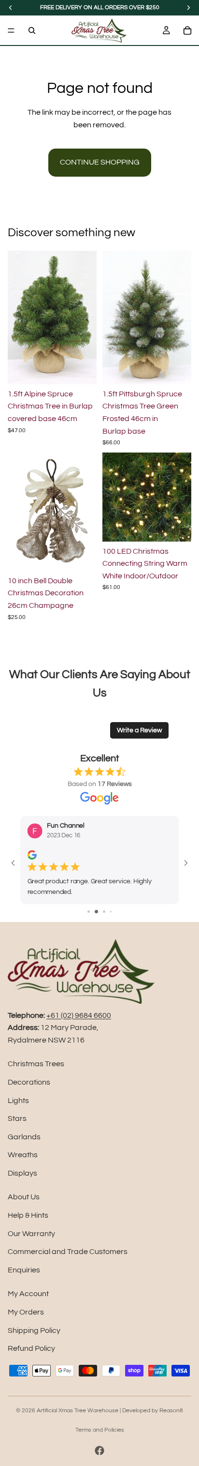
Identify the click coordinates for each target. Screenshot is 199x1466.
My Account (28, 1294)
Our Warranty (31, 1234)
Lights (18, 1100)
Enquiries (24, 1270)
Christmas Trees (36, 1064)
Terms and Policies (99, 1430)
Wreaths (23, 1155)
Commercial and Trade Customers (68, 1251)
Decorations (29, 1082)
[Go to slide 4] (111, 911)
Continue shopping (100, 162)
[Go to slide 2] (96, 911)
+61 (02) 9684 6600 (78, 1015)
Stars (17, 1118)
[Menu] (11, 30)
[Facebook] (99, 1450)
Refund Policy (31, 1348)
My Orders (26, 1312)
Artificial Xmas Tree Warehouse (77, 1410)
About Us (24, 1197)
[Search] (32, 30)
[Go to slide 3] (104, 911)
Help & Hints (28, 1215)
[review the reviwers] (32, 855)
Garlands (24, 1137)
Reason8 (171, 1410)
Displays (22, 1173)
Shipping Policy (34, 1330)
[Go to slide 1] (88, 911)
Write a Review (139, 730)
